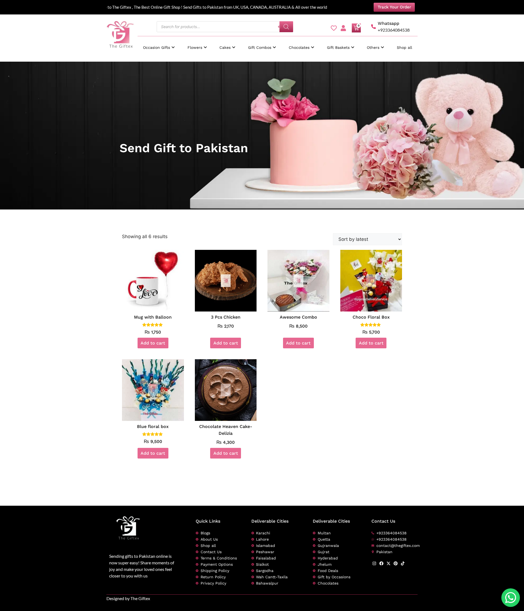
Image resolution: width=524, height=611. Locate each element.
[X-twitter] (388, 563)
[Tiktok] (403, 563)
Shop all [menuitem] (404, 47)
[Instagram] (374, 563)
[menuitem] (158, 45)
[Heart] (334, 28)
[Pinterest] (395, 563)
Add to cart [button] (153, 343)
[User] (343, 28)
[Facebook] (381, 563)
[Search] (286, 26)
